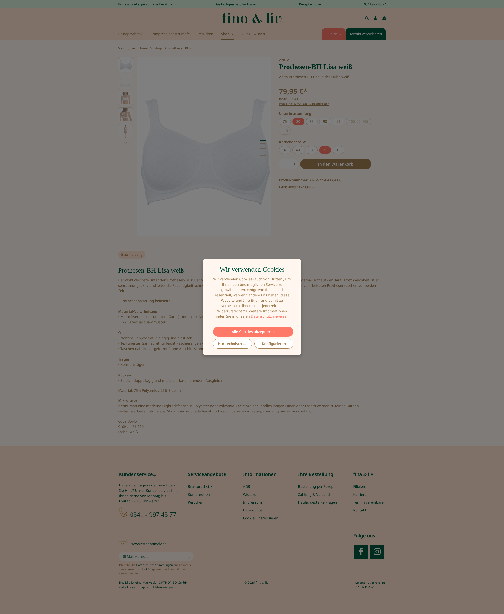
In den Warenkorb (336, 164)
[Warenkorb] (384, 18)
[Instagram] (377, 552)
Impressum (252, 502)
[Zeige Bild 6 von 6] (263, 158)
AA (298, 150)
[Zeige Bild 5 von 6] (263, 155)
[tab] (131, 255)
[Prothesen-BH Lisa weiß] (204, 146)
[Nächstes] (125, 143)
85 (312, 121)
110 (286, 131)
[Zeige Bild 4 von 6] (263, 151)
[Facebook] (361, 552)
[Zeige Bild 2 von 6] (263, 144)
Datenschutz (253, 510)
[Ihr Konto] (375, 18)
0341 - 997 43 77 (153, 514)
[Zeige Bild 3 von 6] (263, 148)
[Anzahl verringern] (283, 164)
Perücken (195, 502)
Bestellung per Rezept (316, 486)
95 (338, 121)
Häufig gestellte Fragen (317, 502)
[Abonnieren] (190, 556)
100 (353, 122)
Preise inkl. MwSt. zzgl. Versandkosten (304, 103)
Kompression (199, 494)
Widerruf (250, 494)
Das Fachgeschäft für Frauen (236, 4)
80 (298, 121)
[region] (194, 146)
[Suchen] (367, 18)
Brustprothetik (200, 486)
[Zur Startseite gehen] (252, 18)
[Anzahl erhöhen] (294, 164)
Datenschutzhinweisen (270, 316)
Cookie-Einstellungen (260, 518)
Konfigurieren (274, 343)
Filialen (359, 486)
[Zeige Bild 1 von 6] (263, 140)
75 (285, 121)
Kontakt (359, 510)
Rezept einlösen (311, 4)
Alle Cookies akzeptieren (253, 331)
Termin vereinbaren (369, 502)
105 (366, 122)
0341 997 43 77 (375, 4)
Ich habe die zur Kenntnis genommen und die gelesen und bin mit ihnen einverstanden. (155, 569)
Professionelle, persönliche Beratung (145, 4)
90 (325, 121)
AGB (246, 486)
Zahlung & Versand (314, 494)
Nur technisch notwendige (235, 343)
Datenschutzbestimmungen (154, 565)
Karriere (359, 494)
